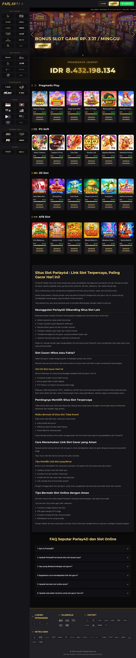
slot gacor (44, 359)
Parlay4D (106, 390)
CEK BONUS (43, 46)
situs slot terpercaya (90, 316)
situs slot (52, 283)
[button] (133, 34)
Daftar (113, 4)
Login (103, 4)
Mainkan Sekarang (40, 118)
